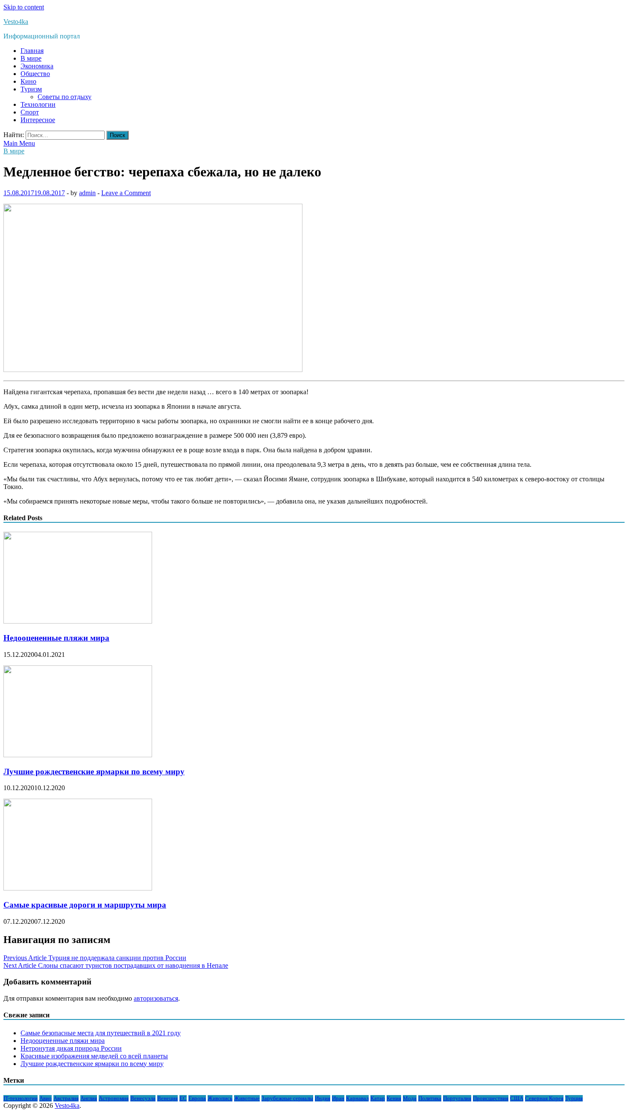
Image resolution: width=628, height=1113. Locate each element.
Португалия (457, 1098)
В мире (31, 58)
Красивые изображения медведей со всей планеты (94, 1056)
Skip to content (23, 7)
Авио (45, 1098)
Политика (429, 1098)
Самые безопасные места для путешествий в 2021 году (101, 1033)
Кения (394, 1098)
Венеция (167, 1098)
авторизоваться (156, 998)
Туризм (31, 89)
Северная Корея (544, 1098)
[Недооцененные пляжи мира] (77, 621)
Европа (197, 1098)
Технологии (38, 104)
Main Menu (19, 143)
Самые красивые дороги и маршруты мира (84, 904)
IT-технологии (20, 1098)
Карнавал (357, 1098)
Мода (410, 1098)
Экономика (37, 66)
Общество (35, 73)
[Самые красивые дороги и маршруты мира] (77, 888)
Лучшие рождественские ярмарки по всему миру (94, 771)
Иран (338, 1098)
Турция (574, 1098)
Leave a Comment (126, 192)
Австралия (66, 1098)
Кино (28, 81)
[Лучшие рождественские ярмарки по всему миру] (77, 755)
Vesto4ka (15, 21)
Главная (32, 50)
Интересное (38, 119)
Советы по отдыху (64, 96)
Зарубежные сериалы (287, 1098)
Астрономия (114, 1098)
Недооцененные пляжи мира (56, 637)
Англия (88, 1098)
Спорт (30, 112)
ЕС (183, 1098)
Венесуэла (143, 1098)
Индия (322, 1098)
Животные (247, 1098)
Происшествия (490, 1098)
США (516, 1098)
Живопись (220, 1098)
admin (87, 192)
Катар (377, 1098)
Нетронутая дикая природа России (71, 1048)
